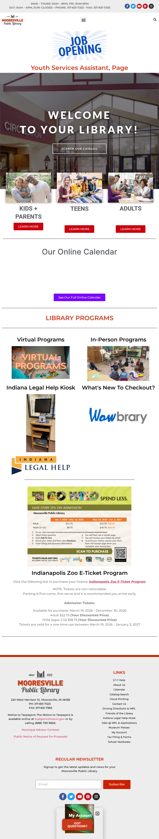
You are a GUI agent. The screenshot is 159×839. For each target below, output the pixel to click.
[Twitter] (133, 6)
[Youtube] (139, 6)
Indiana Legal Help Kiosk (40, 387)
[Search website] (154, 19)
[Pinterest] (145, 6)
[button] (83, 20)
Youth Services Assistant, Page (79, 67)
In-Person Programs (118, 339)
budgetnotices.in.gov (50, 719)
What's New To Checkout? (118, 387)
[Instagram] (151, 6)
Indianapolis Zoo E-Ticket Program (80, 573)
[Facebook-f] (127, 6)
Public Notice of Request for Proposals (40, 736)
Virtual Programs (40, 339)
